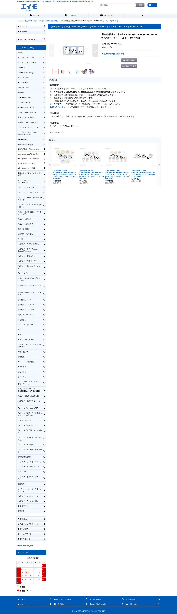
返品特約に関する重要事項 (114, 54)
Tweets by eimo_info (24, 546)
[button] (143, 15)
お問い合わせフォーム (59, 107)
